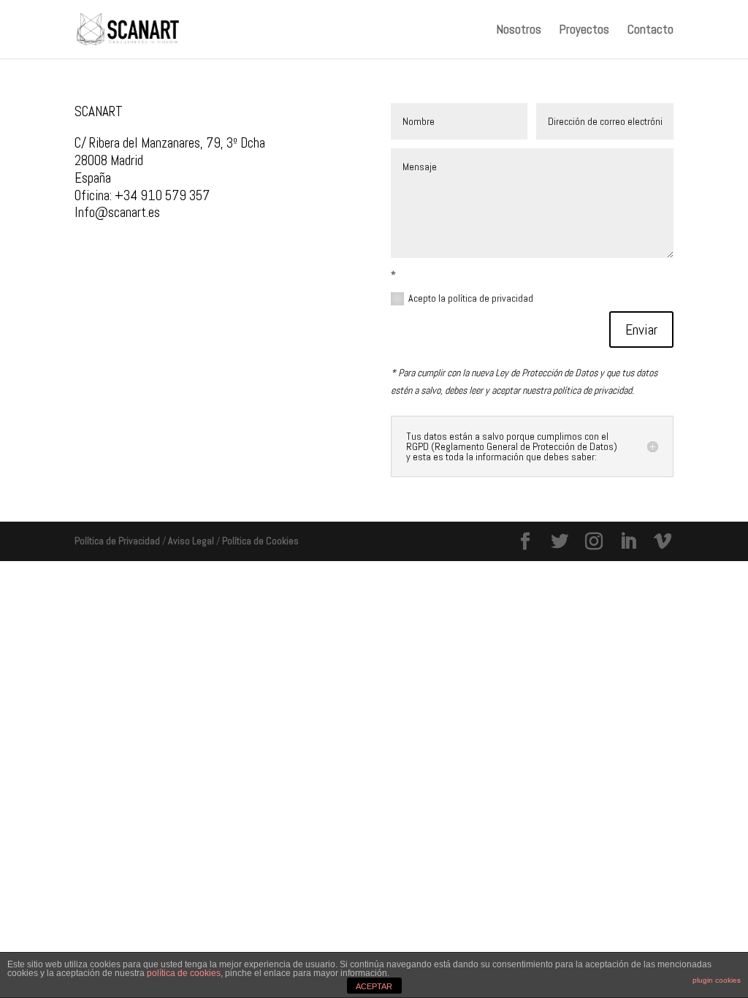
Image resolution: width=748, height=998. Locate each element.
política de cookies (184, 973)
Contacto (650, 30)
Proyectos (584, 30)
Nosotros (519, 30)
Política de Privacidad (117, 540)
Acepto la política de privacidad (470, 298)
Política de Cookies (260, 540)
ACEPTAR (374, 986)
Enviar (641, 329)
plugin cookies (716, 980)
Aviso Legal (191, 540)
